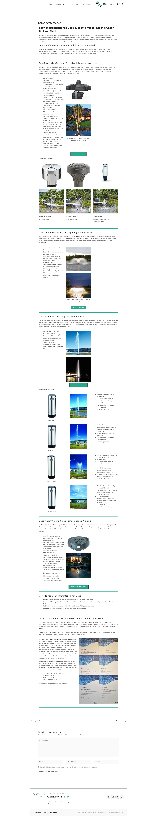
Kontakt (78, 4)
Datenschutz (53, 812)
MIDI (50, 320)
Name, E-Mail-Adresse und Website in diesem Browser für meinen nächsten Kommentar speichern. (68, 767)
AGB (45, 812)
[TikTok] (121, 797)
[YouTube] (117, 797)
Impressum (38, 812)
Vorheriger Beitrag (36, 721)
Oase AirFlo (79, 236)
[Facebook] (108, 797)
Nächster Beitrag (121, 721)
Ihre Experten (86, 4)
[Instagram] (113, 797)
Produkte (65, 4)
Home (50, 4)
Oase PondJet (45, 67)
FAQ (72, 4)
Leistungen (58, 4)
